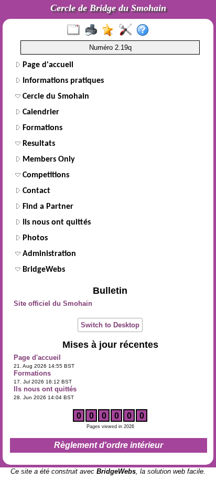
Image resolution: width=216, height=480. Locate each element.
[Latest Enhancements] (110, 30)
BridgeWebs (42, 269)
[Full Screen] (75, 30)
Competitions (44, 175)
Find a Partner (46, 206)
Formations (41, 128)
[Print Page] (93, 30)
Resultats (37, 144)
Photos (34, 238)
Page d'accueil (46, 65)
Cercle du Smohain (54, 96)
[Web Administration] (127, 30)
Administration (48, 254)
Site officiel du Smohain (53, 303)
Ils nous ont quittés (55, 222)
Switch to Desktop (110, 325)
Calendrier (39, 112)
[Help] (145, 30)
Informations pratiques (62, 81)
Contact (35, 191)
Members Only (47, 159)
